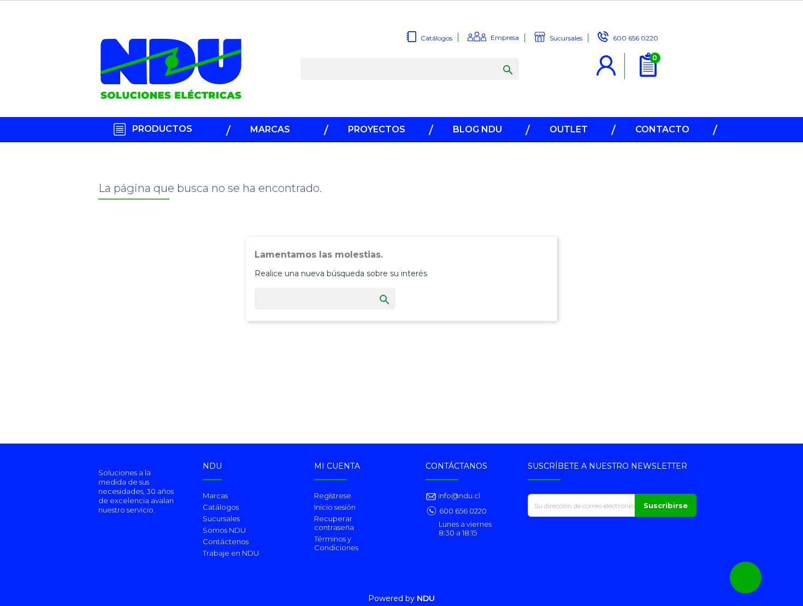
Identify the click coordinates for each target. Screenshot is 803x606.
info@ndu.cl (458, 495)
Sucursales (221, 518)
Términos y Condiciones (336, 543)
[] (497, 59)
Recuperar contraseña (334, 523)
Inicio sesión (335, 507)
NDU (426, 598)
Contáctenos (226, 541)
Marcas (215, 495)
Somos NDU (224, 530)
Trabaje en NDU (231, 553)
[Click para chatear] (745, 577)
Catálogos (221, 507)
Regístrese (332, 495)
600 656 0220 (463, 510)
